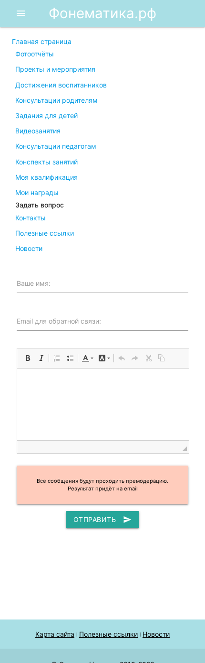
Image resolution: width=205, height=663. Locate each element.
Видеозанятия (38, 131)
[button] (27, 358)
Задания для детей (46, 115)
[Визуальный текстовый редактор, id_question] (103, 404)
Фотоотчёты (34, 54)
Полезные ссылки (44, 233)
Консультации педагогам (55, 146)
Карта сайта (54, 634)
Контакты (30, 218)
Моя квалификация (46, 177)
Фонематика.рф (102, 13)
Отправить (102, 519)
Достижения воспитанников (61, 85)
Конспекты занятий (46, 162)
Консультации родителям (56, 100)
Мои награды (37, 192)
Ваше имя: (34, 283)
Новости (28, 248)
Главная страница (42, 41)
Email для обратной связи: (59, 321)
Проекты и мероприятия (55, 69)
